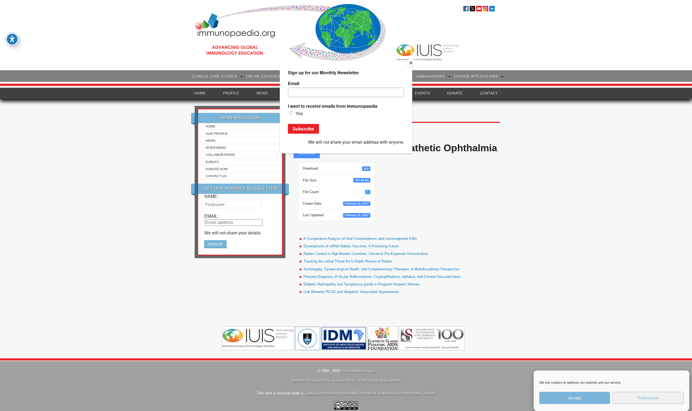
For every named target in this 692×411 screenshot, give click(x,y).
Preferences (648, 398)
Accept (574, 398)
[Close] (411, 63)
